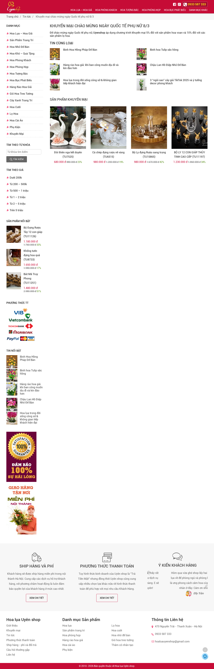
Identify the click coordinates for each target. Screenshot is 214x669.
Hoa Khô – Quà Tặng (22, 53)
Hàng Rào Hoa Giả (21, 87)
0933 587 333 (163, 634)
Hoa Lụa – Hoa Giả (81, 10)
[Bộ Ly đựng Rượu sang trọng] (149, 127)
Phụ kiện (67, 649)
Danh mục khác (198, 10)
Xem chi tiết (36, 598)
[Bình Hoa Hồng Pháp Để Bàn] (11, 362)
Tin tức (27, 16)
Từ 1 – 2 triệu (17, 197)
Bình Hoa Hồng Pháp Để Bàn (29, 358)
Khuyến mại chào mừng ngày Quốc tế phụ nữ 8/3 (99, 26)
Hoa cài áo (68, 645)
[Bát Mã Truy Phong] (13, 280)
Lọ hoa (116, 625)
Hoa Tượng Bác (129, 10)
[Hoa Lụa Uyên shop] (14, 6)
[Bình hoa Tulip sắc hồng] (11, 376)
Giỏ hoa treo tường (123, 640)
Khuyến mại (13, 630)
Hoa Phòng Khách (106, 10)
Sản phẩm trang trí (73, 630)
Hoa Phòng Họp (151, 10)
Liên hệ (10, 654)
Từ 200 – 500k (18, 184)
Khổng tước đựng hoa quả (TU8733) (32, 255)
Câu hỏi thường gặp (18, 649)
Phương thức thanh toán (107, 566)
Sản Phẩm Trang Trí (21, 40)
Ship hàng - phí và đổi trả (21, 645)
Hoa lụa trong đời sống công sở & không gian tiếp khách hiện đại (30, 417)
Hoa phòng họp (71, 635)
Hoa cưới (117, 630)
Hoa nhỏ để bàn (121, 635)
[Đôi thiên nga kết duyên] (68, 127)
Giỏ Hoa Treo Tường (21, 93)
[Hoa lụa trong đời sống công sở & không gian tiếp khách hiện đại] (11, 418)
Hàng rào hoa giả (72, 640)
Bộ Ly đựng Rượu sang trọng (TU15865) (149, 154)
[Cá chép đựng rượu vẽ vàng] (108, 127)
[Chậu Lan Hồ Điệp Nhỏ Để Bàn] (11, 404)
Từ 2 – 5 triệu (17, 203)
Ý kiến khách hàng (177, 565)
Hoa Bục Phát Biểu (175, 10)
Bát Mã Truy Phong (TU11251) (31, 278)
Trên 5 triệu (16, 210)
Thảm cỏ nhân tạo (122, 645)
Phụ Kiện (15, 127)
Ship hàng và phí (36, 566)
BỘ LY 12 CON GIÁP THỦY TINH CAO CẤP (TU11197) (189, 154)
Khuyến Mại (17, 133)
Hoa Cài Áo (16, 120)
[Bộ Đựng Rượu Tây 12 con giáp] (13, 234)
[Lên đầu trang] (205, 649)
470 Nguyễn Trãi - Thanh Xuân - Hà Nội (178, 626)
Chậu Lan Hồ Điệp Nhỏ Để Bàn (30, 401)
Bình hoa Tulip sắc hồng (164, 49)
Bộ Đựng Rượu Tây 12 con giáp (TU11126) (33, 232)
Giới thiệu (12, 625)
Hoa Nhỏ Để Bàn (19, 46)
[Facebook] (175, 4)
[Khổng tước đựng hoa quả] (13, 257)
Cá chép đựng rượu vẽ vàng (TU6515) (108, 154)
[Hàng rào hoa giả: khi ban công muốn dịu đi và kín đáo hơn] (11, 389)
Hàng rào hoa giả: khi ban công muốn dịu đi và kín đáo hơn (31, 389)
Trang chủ (12, 16)
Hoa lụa (67, 625)
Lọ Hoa (14, 113)
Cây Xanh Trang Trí (21, 100)
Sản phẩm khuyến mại (69, 99)
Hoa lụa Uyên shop (124, 666)
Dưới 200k (16, 177)
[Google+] (180, 4)
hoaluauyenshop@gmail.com (172, 641)
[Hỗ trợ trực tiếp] (205, 656)
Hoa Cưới (15, 107)
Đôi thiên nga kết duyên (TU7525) (68, 154)
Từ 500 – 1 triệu (19, 190)
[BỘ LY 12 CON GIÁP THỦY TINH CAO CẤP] (189, 127)
